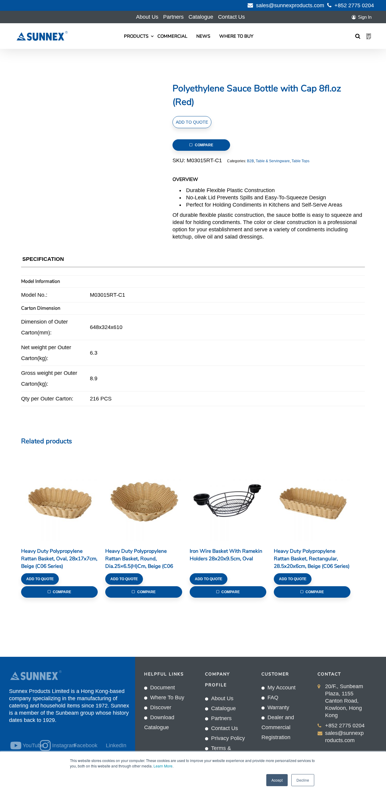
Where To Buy (236, 36)
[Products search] (357, 36)
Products (136, 36)
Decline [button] (302, 780)
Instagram (58, 745)
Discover (160, 707)
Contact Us (231, 17)
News (203, 36)
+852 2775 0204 (354, 5)
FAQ (272, 697)
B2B (250, 161)
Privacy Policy (228, 738)
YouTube (28, 745)
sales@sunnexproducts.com (290, 5)
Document (162, 688)
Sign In (365, 17)
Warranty (278, 707)
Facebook (85, 745)
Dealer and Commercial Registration (277, 727)
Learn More (162, 765)
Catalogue (200, 17)
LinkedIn (116, 745)
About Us (147, 17)
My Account (281, 688)
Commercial (172, 36)
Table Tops (300, 161)
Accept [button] (277, 780)
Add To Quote (192, 122)
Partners (173, 17)
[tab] (43, 260)
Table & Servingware (273, 161)
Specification (43, 259)
